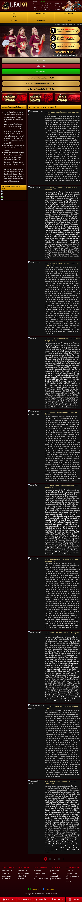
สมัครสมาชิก (41, 21)
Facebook (50, 889)
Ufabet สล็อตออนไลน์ (41, 879)
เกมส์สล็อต (37, 870)
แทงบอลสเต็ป (6, 879)
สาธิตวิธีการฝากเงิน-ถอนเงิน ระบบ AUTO (41, 83)
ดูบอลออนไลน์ (54, 870)
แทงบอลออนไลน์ (41, 13)
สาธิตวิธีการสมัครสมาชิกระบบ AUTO (41, 78)
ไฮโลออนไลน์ (22, 876)
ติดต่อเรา (68, 21)
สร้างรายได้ (41, 17)
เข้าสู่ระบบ (14, 21)
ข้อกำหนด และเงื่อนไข (73, 873)
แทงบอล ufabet (7, 876)
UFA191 (14, 13)
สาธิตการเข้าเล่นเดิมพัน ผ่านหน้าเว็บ (41, 89)
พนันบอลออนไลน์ (7, 870)
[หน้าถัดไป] (63, 859)
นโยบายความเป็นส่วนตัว (72, 877)
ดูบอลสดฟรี (54, 876)
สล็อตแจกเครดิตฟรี (40, 873)
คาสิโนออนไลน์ (68, 13)
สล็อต (35, 876)
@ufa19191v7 (41, 71)
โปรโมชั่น (13, 17)
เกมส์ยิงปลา (21, 879)
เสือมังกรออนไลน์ (23, 873)
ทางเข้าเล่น (41, 60)
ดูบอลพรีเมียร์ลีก (55, 879)
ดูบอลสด (68, 17)
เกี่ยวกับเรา (69, 870)
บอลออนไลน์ (5, 873)
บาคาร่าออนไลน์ (22, 870)
